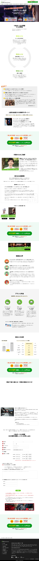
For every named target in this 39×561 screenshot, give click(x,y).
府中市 (30, 545)
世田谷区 (12, 544)
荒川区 (18, 545)
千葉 (29, 546)
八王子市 (14, 546)
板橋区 (28, 545)
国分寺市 (26, 546)
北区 (17, 544)
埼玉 (31, 545)
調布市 (16, 545)
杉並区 (21, 544)
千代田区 (22, 545)
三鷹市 (26, 545)
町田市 (20, 545)
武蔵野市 (24, 546)
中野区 (23, 544)
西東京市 (31, 544)
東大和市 (29, 544)
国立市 (26, 544)
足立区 (34, 544)
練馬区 (15, 545)
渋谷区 (16, 544)
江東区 (33, 545)
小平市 (21, 546)
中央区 (16, 546)
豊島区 (19, 544)
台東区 (13, 545)
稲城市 (24, 545)
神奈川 (31, 546)
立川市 (28, 546)
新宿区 (14, 544)
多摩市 (18, 546)
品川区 (20, 546)
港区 (32, 544)
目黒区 (25, 544)
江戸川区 (35, 545)
